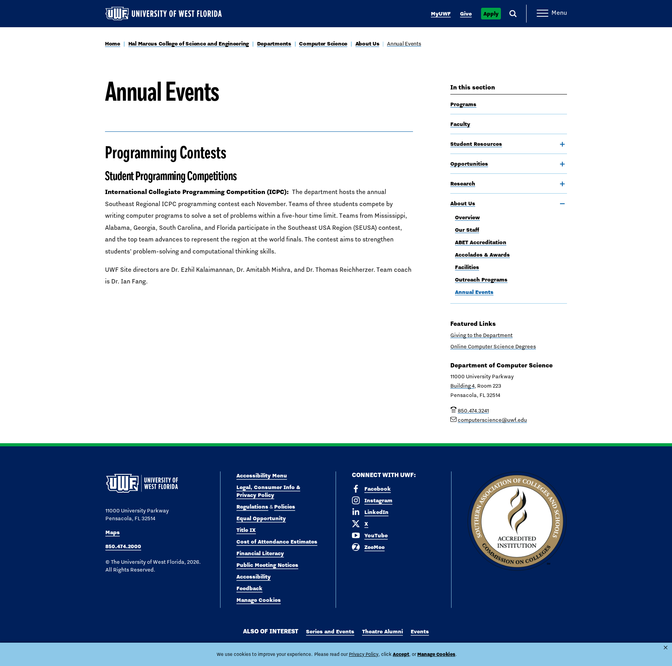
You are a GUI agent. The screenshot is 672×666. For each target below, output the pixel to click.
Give (466, 13)
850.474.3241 (473, 410)
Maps (112, 532)
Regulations (252, 506)
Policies (284, 506)
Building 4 (462, 386)
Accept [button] (401, 654)
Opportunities (469, 163)
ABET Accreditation (480, 242)
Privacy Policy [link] (363, 654)
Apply (491, 13)
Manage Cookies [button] (436, 654)
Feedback (249, 588)
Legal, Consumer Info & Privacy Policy (268, 491)
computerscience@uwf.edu (492, 420)
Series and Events (330, 631)
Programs (463, 104)
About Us (367, 43)
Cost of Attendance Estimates (276, 541)
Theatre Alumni (382, 631)
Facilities (467, 267)
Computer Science (323, 43)
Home (112, 43)
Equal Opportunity (261, 518)
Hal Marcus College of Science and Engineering (188, 43)
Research (462, 183)
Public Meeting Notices (267, 564)
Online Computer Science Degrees (493, 346)
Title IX (246, 529)
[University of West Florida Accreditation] (517, 522)
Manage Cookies (258, 599)
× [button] (665, 647)
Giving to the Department (481, 335)
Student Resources (476, 143)
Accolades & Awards (482, 254)
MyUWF (441, 13)
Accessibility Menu (261, 475)
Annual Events (404, 43)
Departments (274, 43)
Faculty (460, 124)
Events (420, 631)
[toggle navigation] (562, 144)
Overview (467, 217)
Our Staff (467, 229)
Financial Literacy (260, 553)
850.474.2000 (123, 546)
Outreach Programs (481, 279)
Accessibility (253, 576)
